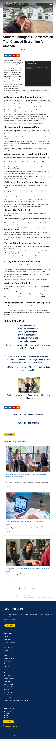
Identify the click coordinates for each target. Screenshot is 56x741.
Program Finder (8, 650)
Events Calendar (8, 676)
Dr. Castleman (43, 107)
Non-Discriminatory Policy (11, 695)
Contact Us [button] (8, 721)
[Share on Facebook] (6, 55)
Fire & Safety (7, 698)
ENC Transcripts (8, 647)
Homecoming (7, 639)
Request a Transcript (9, 642)
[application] (38, 73)
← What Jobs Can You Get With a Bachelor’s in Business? (16, 595)
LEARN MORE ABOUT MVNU (28, 423)
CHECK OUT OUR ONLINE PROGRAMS (28, 414)
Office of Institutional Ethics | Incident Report (16, 700)
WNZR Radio (7, 664)
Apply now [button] (9, 434)
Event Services (8, 681)
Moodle (6, 653)
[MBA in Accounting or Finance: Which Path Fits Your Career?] (28, 505)
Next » (35, 589)
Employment (7, 661)
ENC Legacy (7, 645)
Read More (8, 486)
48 (30, 589)
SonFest (6, 637)
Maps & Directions (9, 687)
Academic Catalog (9, 679)
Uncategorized (14, 478)
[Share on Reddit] (18, 55)
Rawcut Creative (30, 738)
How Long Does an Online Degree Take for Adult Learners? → (38, 597)
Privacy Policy (8, 692)
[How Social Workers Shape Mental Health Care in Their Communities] (28, 552)
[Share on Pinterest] (14, 55)
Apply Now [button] (10, 625)
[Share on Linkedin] (10, 55)
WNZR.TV (6, 666)
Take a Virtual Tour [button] (10, 726)
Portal (5, 656)
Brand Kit (6, 689)
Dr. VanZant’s (13, 168)
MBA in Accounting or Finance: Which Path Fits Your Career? (25, 521)
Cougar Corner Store (9, 658)
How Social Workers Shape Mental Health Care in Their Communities (27, 568)
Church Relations (8, 684)
